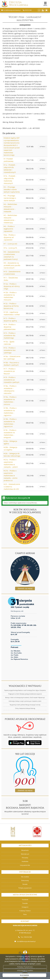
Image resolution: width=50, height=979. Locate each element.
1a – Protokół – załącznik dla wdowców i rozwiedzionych (10, 168)
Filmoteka (25, 858)
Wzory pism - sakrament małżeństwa (25, 18)
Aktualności (25, 850)
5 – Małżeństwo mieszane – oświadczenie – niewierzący (10, 219)
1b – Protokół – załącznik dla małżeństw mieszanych (10, 179)
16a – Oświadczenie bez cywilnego (12, 357)
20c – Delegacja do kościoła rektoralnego (12, 454)
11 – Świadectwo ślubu (11, 279)
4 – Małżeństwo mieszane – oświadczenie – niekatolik (10, 208)
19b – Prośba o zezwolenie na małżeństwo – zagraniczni (10, 422)
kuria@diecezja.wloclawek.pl (26, 941)
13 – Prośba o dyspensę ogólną (10, 319)
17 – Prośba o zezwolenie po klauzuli (9, 371)
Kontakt (25, 884)
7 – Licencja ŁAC (11, 244)
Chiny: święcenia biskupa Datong (25, 708)
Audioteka (25, 861)
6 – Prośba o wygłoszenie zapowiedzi (9, 228)
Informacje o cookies (25, 970)
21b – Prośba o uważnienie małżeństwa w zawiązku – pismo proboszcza (10, 476)
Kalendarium (25, 854)
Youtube (25, 903)
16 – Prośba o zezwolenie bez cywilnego (10, 350)
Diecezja (18, 3)
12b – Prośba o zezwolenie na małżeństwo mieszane (10, 296)
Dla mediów (25, 877)
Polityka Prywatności (25, 967)
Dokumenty (25, 880)
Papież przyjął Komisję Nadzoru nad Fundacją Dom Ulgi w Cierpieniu (25, 690)
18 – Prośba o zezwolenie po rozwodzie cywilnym (11, 379)
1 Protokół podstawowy (8, 160)
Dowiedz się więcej (25, 588)
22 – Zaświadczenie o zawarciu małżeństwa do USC (12, 486)
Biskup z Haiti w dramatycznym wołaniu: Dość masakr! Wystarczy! (25, 697)
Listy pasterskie (25, 865)
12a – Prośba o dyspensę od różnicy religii (12, 286)
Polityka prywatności (25, 888)
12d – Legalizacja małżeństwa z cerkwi (12, 313)
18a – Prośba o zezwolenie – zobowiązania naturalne (10, 389)
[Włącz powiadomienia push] (39, 10)
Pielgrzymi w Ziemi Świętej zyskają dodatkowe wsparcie (25, 694)
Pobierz (43, 146)
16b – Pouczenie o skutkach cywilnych (11, 363)
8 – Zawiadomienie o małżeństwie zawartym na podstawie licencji (12, 255)
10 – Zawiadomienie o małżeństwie (12, 272)
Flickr (25, 914)
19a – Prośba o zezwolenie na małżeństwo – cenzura (10, 400)
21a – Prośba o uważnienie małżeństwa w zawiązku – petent (11, 463)
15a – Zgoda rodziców (9, 343)
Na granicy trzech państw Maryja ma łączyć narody (25, 705)
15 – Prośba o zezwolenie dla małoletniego (9, 335)
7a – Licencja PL (11, 248)
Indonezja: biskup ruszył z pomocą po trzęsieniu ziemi (25, 701)
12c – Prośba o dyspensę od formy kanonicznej (11, 305)
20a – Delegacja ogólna (10, 442)
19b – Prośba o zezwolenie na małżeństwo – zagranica (10, 411)
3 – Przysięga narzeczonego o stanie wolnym (10, 198)
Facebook (25, 900)
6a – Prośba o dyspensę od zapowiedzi (9, 237)
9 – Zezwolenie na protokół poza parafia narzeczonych (12, 265)
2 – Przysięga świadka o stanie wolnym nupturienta (12, 189)
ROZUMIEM (24, 975)
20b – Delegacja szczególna (10, 448)
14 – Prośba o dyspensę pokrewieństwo (9, 326)
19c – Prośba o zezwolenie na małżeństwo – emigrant (10, 434)
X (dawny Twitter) (25, 911)
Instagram (25, 907)
